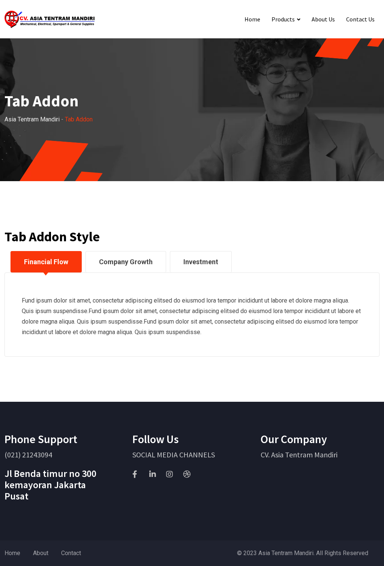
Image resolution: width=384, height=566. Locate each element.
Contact (71, 553)
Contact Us (360, 19)
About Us (323, 19)
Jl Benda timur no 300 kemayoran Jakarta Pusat (50, 484)
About (40, 553)
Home (252, 19)
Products (283, 19)
